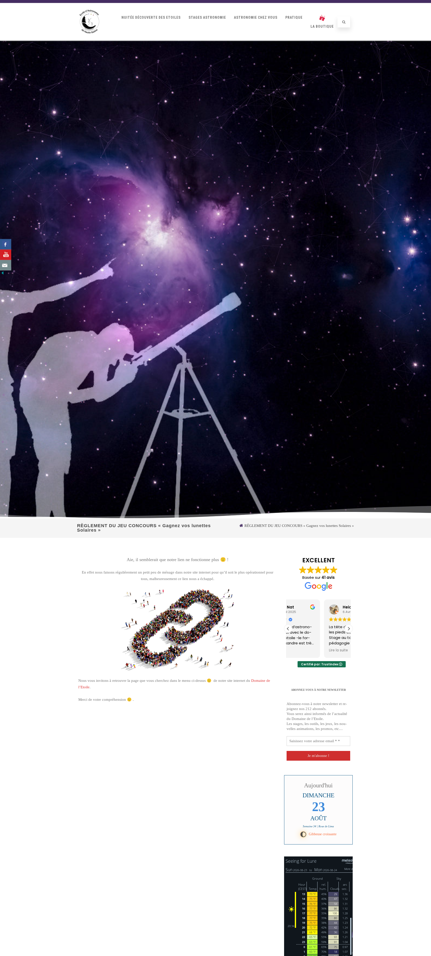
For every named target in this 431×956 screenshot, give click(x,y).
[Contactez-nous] (5, 265)
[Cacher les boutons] (2, 274)
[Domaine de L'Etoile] (89, 39)
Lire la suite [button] (302, 650)
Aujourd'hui (318, 785)
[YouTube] (5, 254)
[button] (348, 628)
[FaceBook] (5, 244)
